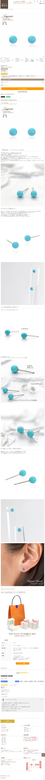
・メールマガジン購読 (5, 729)
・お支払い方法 (3, 738)
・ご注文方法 (3, 737)
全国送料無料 (26, 734)
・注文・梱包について (27, 728)
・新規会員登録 (3, 727)
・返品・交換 (3, 740)
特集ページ (3, 748)
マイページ (3, 725)
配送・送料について (29, 740)
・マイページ (3, 728)
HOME (1, 9)
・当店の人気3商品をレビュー (6, 750)
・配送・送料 (3, 739)
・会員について (3, 744)
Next (43, 34)
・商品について (26, 727)
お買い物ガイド (4, 734)
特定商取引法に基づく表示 (5, 775)
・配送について (26, 729)
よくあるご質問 (26, 725)
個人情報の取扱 (3, 777)
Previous (2, 34)
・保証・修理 (3, 741)
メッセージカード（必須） (6, 79)
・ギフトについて (4, 743)
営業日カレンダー (27, 757)
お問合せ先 (25, 748)
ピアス (4, 9)
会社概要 (2, 757)
